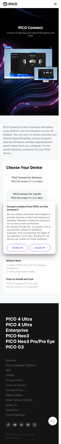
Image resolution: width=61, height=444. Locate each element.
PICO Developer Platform (21, 365)
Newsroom (12, 409)
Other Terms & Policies (19, 400)
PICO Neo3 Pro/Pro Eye (30, 341)
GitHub (10, 375)
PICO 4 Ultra (19, 319)
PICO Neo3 (17, 335)
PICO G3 (15, 347)
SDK (8, 370)
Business (11, 360)
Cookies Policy (14, 390)
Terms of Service (16, 385)
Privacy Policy (14, 380)
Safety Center (14, 395)
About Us (11, 404)
